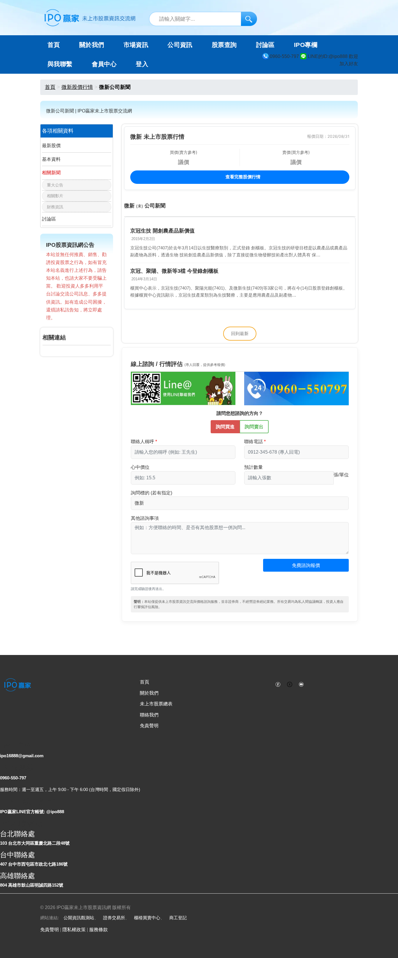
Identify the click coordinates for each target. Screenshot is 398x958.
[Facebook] (278, 683)
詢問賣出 (254, 426)
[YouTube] (301, 683)
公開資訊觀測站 (79, 917)
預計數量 (253, 467)
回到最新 (240, 333)
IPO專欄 (305, 44)
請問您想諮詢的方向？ (239, 413)
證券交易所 (114, 917)
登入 (142, 64)
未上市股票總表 (156, 703)
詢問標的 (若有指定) (151, 492)
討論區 (265, 44)
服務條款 (98, 929)
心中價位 (140, 467)
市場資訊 (136, 44)
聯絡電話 (253, 441)
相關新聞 (51, 172)
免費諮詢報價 (306, 565)
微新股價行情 (77, 87)
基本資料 (51, 159)
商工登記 (178, 917)
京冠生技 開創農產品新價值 (162, 231)
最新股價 (51, 145)
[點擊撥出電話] (296, 388)
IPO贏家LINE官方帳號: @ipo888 (32, 811)
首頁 (53, 44)
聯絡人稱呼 (142, 441)
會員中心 (104, 64)
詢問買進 (225, 426)
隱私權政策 (74, 929)
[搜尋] (249, 19)
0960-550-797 (13, 777)
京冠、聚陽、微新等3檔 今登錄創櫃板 (174, 271)
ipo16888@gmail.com (21, 755)
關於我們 (149, 693)
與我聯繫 (60, 64)
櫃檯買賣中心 (147, 917)
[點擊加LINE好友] (183, 388)
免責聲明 (149, 725)
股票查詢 (224, 44)
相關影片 (55, 195)
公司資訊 (180, 44)
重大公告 (55, 185)
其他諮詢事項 (145, 518)
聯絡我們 (149, 714)
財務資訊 (55, 207)
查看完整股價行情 (242, 176)
